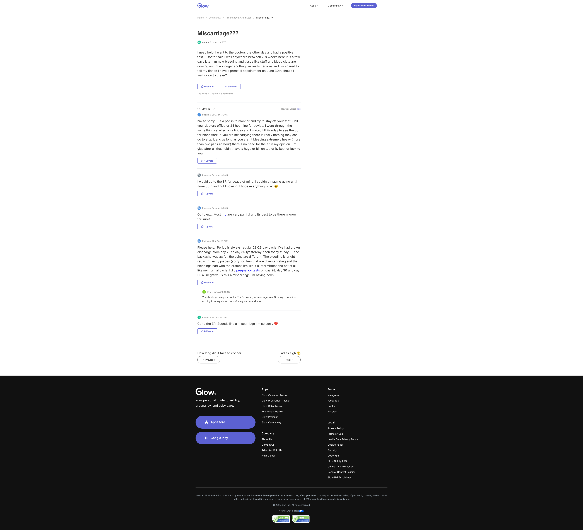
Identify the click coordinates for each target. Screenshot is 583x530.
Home (200, 17)
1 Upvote (208, 160)
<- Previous (209, 359)
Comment (232, 86)
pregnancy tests (248, 270)
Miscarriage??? (264, 17)
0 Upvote (208, 86)
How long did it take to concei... (220, 353)
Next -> (289, 359)
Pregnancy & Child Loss (238, 17)
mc (224, 214)
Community (215, 17)
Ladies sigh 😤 (290, 353)
